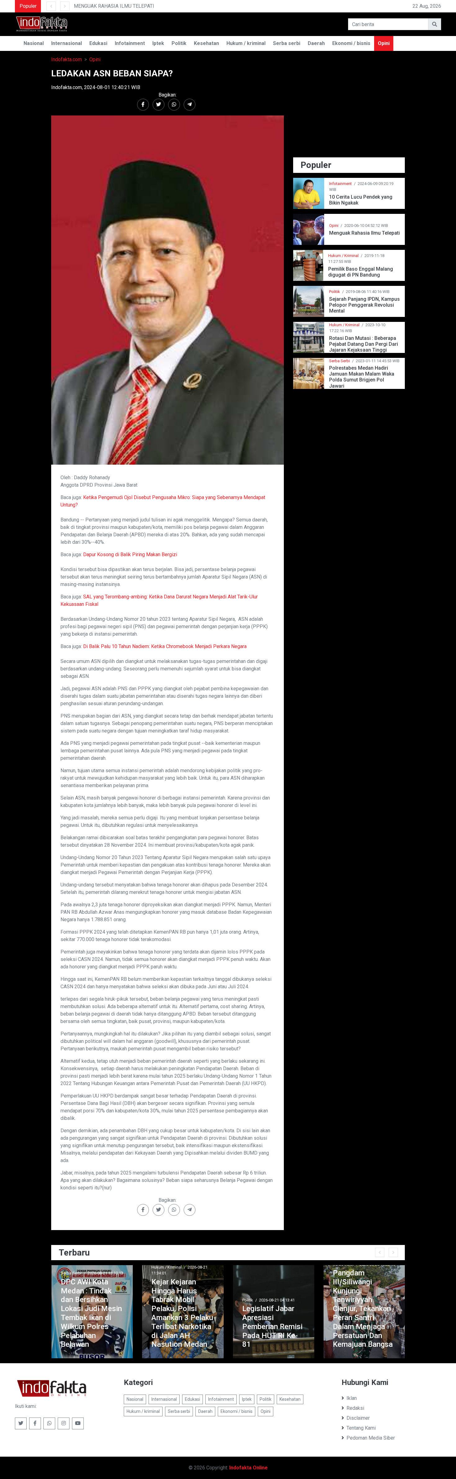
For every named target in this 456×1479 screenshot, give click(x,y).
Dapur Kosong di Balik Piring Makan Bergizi (130, 554)
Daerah (316, 43)
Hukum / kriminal (246, 43)
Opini (384, 43)
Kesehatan (206, 43)
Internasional (66, 43)
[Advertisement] (349, 111)
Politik (179, 43)
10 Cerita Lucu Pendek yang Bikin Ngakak (360, 200)
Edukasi (98, 43)
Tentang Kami (361, 1428)
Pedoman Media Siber (370, 1438)
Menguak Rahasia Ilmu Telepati (364, 233)
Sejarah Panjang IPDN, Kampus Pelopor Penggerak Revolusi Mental (364, 305)
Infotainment (130, 43)
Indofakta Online (248, 1468)
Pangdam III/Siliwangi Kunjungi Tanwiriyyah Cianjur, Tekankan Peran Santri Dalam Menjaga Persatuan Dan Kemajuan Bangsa (308, 1309)
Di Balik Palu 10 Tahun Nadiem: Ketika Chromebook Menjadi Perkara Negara (165, 646)
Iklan (351, 1398)
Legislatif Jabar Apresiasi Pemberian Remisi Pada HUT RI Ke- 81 (217, 1326)
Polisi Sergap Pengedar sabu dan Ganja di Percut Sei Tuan (395, 1331)
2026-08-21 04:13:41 (221, 1300)
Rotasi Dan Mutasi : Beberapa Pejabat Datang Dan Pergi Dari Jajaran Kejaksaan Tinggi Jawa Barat (363, 344)
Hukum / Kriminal (343, 255)
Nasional (34, 43)
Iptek (158, 43)
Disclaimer (358, 1418)
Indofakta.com (66, 59)
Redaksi (355, 1408)
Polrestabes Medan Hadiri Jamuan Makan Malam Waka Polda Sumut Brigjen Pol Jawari (361, 377)
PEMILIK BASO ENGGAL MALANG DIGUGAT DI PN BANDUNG (284, 6)
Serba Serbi (339, 360)
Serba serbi (286, 43)
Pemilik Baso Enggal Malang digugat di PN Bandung (360, 272)
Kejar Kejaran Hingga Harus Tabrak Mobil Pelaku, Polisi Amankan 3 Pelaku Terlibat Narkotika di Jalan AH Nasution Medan (127, 1313)
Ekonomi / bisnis (351, 43)
